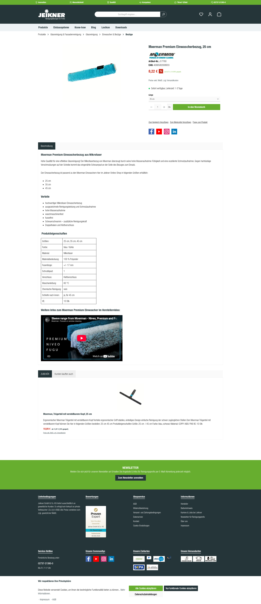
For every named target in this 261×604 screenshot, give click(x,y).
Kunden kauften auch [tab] (64, 373)
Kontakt (136, 521)
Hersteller (184, 504)
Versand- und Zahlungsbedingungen (147, 512)
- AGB (53, 599)
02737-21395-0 (220, 2)
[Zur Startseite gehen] (51, 14)
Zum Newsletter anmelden (130, 477)
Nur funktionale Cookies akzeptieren (181, 588)
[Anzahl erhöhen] (164, 107)
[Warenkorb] (219, 14)
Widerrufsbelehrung (140, 508)
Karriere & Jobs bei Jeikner (191, 512)
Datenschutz (138, 517)
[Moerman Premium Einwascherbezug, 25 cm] (92, 73)
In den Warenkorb (196, 107)
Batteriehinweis (186, 508)
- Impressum (44, 599)
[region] (92, 73)
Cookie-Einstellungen (141, 525)
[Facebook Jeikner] (152, 131)
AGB (135, 504)
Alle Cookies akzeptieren (145, 588)
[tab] (46, 146)
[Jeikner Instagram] (167, 131)
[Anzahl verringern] (151, 107)
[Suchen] (163, 14)
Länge (151, 95)
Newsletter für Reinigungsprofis (193, 517)
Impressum (185, 525)
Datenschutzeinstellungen (146, 594)
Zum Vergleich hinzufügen (158, 122)
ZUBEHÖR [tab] (45, 373)
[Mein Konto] (210, 14)
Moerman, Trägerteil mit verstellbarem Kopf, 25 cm (67, 414)
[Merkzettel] (201, 14)
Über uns (184, 521)
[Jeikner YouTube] (159, 131)
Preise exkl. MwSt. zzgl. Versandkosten (163, 80)
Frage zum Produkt (200, 122)
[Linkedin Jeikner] (174, 131)
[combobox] (127, 14)
